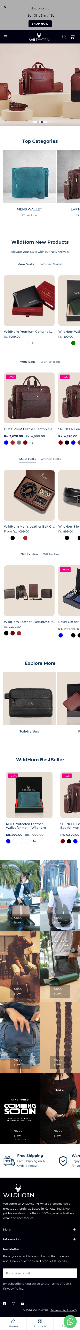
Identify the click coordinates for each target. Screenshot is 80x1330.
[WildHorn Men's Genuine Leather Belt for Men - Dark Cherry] (60, 538)
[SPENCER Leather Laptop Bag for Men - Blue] (73, 442)
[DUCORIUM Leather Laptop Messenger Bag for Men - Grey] (19, 442)
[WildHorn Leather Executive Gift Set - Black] (6, 633)
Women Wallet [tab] (51, 264)
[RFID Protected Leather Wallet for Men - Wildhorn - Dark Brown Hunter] (14, 841)
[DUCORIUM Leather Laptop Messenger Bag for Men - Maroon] (25, 442)
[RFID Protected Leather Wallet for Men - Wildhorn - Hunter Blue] (8, 841)
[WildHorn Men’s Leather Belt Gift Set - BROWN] (25, 538)
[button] (72, 36)
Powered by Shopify (63, 1310)
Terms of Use (59, 1283)
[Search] (64, 36)
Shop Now (18, 920)
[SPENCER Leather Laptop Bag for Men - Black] (67, 442)
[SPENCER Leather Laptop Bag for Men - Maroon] (60, 442)
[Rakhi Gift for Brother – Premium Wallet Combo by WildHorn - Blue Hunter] (67, 635)
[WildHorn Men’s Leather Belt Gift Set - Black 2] (19, 538)
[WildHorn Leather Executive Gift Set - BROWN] (19, 633)
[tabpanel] (40, 311)
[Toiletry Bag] (29, 698)
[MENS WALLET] (29, 176)
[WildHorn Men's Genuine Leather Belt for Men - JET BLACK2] (73, 538)
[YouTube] (22, 1304)
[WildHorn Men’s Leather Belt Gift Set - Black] (12, 538)
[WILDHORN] (40, 36)
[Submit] (72, 1273)
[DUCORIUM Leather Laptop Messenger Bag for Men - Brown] (12, 442)
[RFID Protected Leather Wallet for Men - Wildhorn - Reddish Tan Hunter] (27, 841)
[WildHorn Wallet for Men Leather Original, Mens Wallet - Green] (73, 343)
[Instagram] (13, 1304)
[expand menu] (5, 36)
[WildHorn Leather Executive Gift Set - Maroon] (12, 633)
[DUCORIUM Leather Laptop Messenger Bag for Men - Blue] (6, 442)
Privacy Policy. (13, 1288)
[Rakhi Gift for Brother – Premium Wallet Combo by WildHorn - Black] (73, 635)
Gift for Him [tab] (29, 554)
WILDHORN (41, 1310)
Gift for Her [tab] (51, 554)
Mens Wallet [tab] (26, 264)
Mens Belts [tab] (27, 459)
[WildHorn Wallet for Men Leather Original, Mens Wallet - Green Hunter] (67, 343)
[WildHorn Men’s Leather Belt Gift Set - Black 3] (6, 538)
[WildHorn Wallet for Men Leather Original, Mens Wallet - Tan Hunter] (60, 343)
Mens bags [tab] (27, 361)
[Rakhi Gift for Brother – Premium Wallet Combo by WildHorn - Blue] (60, 635)
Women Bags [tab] (50, 361)
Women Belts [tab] (50, 459)
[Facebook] (4, 1304)
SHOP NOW (40, 23)
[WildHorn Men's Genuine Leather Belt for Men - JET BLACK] (67, 538)
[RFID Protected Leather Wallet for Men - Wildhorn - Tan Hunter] (21, 841)
